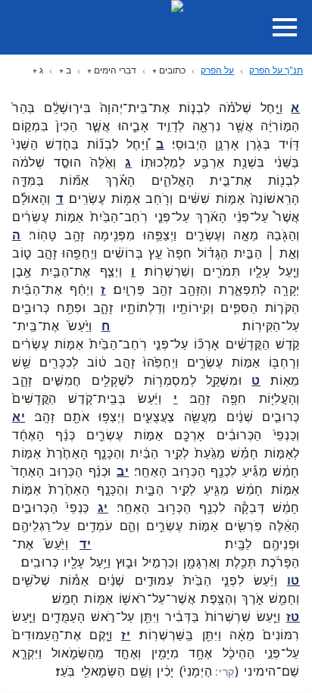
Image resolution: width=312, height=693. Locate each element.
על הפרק (217, 70)
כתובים (172, 70)
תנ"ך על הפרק (276, 70)
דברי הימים (115, 70)
